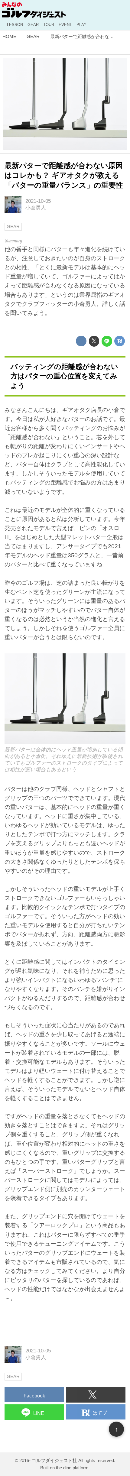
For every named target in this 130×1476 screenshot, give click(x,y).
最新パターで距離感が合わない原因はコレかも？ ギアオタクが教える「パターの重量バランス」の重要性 (64, 175)
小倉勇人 (35, 208)
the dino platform (72, 1467)
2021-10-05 (38, 201)
